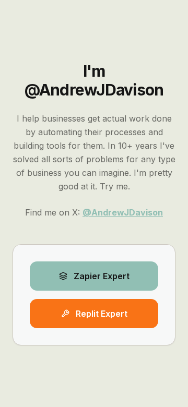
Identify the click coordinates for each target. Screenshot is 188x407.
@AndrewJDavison (123, 212)
